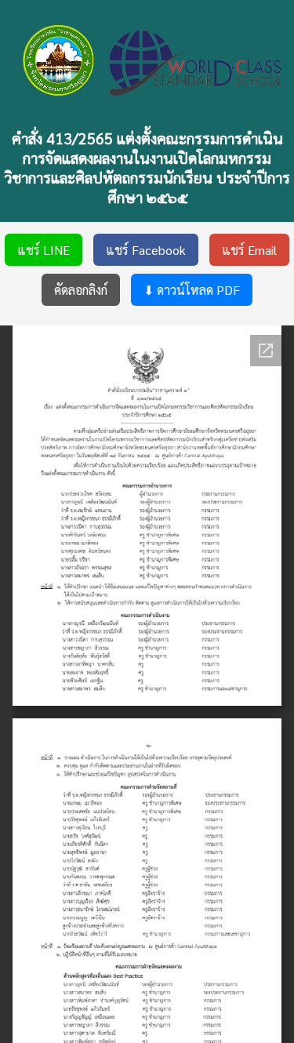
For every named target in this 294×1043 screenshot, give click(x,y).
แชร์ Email (249, 250)
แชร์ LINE (43, 250)
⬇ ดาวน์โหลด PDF (191, 290)
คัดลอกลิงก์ (80, 290)
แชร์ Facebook (146, 250)
